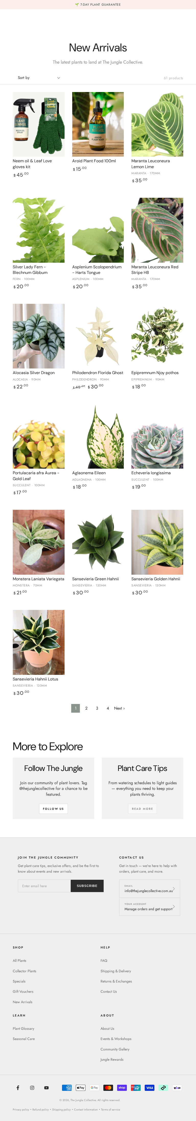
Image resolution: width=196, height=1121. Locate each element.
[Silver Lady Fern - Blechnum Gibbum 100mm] (39, 230)
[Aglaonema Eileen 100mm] (98, 436)
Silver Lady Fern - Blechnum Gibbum (30, 269)
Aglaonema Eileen (89, 473)
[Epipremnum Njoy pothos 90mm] (157, 336)
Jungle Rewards (112, 1059)
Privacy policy (21, 1109)
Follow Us (53, 809)
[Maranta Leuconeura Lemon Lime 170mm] (157, 124)
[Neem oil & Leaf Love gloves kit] (39, 124)
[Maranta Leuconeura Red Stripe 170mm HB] (157, 230)
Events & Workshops (116, 1038)
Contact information (86, 1109)
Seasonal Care (24, 1038)
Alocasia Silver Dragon (34, 372)
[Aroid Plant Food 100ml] (98, 124)
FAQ (104, 960)
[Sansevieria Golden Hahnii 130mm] (157, 542)
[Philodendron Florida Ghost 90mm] (98, 336)
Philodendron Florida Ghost (97, 372)
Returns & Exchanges (116, 981)
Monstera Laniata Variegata (38, 579)
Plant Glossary (23, 1028)
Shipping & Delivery (116, 971)
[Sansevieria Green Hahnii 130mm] (98, 542)
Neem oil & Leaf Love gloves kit (32, 163)
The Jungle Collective (83, 1100)
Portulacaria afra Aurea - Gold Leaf (36, 475)
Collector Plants (24, 971)
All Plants (19, 960)
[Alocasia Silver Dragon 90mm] (39, 336)
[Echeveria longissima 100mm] (157, 436)
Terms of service (110, 1109)
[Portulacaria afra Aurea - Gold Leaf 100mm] (39, 436)
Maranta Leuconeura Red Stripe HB (154, 269)
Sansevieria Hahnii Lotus (35, 679)
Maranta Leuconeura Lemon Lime (150, 163)
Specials (19, 981)
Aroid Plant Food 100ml (94, 161)
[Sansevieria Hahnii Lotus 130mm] (39, 642)
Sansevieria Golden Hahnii (155, 579)
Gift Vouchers (23, 991)
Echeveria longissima (151, 473)
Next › (119, 708)
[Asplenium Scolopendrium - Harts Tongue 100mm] (98, 230)
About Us (107, 1028)
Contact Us (109, 991)
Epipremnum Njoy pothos (155, 372)
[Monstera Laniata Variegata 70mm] (39, 542)
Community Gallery (115, 1049)
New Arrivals (22, 1001)
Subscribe (87, 886)
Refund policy (40, 1109)
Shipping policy (61, 1109)
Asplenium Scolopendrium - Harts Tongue (96, 269)
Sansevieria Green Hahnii (95, 579)
